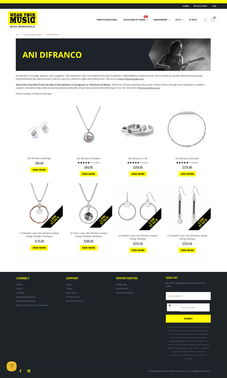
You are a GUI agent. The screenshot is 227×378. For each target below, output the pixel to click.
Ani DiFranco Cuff (137, 158)
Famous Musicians (32, 34)
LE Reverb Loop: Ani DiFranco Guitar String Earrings (138, 237)
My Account (200, 5)
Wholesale (121, 284)
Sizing (69, 288)
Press (19, 288)
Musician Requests (25, 296)
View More (39, 169)
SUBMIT (188, 318)
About (19, 284)
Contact (20, 292)
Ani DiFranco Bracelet (187, 158)
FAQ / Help (71, 292)
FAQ (214, 5)
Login (68, 284)
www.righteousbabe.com (131, 78)
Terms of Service (74, 301)
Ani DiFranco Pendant (88, 158)
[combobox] (173, 305)
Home (186, 5)
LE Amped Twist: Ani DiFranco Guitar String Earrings (187, 237)
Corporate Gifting (124, 292)
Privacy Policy (73, 296)
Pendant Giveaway (26, 301)
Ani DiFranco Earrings (39, 158)
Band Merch (122, 288)
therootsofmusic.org (149, 87)
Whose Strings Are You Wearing (32, 305)
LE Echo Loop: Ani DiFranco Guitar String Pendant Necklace (88, 234)
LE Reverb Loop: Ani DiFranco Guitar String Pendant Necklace (39, 234)
